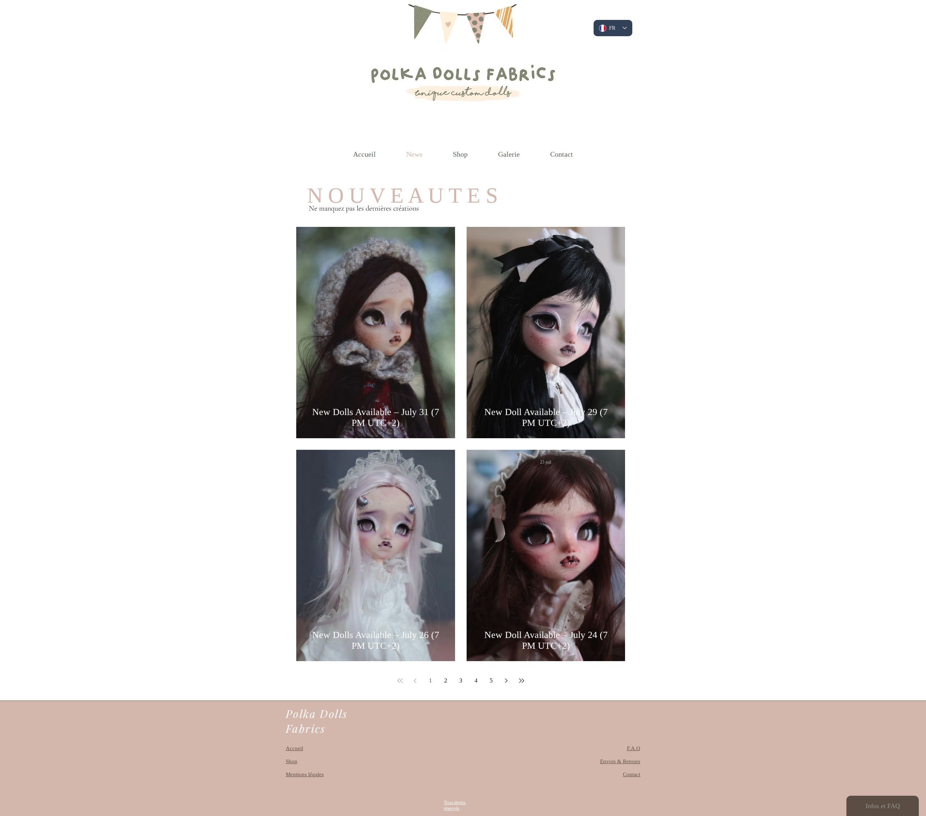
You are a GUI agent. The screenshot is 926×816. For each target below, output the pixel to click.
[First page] (400, 680)
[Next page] (506, 680)
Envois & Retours (620, 761)
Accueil (294, 748)
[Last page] (521, 680)
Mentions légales (305, 774)
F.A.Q (633, 748)
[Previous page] (415, 680)
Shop (291, 761)
